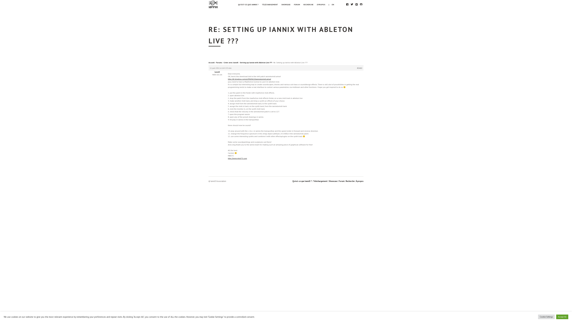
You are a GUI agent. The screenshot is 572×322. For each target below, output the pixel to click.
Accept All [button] (562, 317)
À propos (321, 4)
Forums (219, 62)
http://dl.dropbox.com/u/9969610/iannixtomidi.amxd (249, 79)
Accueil (211, 62)
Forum (297, 4)
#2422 (359, 68)
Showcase (285, 4)
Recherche (308, 4)
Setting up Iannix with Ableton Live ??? (256, 62)
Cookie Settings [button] (546, 317)
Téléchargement (270, 4)
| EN (331, 4)
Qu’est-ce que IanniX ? (248, 4)
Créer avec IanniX (231, 62)
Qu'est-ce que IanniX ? (302, 181)
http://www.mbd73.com (237, 158)
